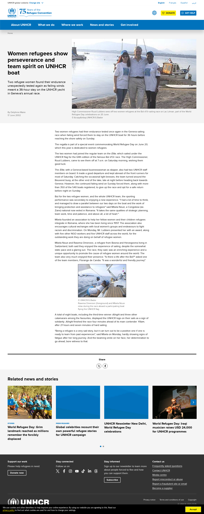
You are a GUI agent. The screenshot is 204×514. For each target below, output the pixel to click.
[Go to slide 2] (104, 447)
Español (184, 2)
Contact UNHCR (161, 470)
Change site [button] (34, 2)
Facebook (64, 471)
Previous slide (10, 402)
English (161, 2)
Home (10, 33)
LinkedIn (89, 471)
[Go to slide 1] (101, 447)
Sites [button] (154, 13)
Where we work (72, 24)
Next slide (193, 402)
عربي (194, 2)
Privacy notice (149, 499)
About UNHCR (21, 24)
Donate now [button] (17, 473)
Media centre (159, 474)
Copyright (192, 499)
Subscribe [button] (112, 480)
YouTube (77, 471)
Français (172, 2)
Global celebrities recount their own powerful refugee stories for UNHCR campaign (77, 431)
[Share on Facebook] (105, 366)
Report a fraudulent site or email (169, 483)
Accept (193, 509)
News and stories (102, 24)
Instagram (70, 471)
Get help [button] (190, 13)
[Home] (27, 13)
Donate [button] (170, 13)
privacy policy (8, 510)
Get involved (129, 24)
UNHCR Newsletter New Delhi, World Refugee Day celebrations (125, 427)
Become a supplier (162, 488)
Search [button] (145, 13)
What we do (46, 24)
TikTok (83, 471)
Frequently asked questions (167, 465)
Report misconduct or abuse (167, 479)
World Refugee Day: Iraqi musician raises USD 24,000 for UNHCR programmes (172, 427)
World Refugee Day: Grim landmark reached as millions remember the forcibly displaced (28, 433)
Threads (96, 471)
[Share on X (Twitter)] (98, 366)
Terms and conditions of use (172, 499)
